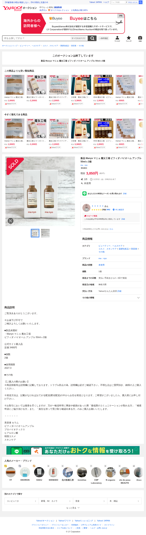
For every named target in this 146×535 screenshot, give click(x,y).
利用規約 (74, 525)
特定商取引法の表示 (46, 528)
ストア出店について (64, 528)
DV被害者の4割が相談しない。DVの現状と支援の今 (26, 2)
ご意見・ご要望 (81, 528)
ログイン (43, 10)
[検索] (140, 2)
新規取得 (58, 7)
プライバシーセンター (60, 525)
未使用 (102, 265)
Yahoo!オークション (45, 520)
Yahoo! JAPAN (95, 2)
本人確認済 (119, 210)
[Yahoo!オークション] (20, 7)
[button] (111, 297)
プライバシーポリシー (40, 525)
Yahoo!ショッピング (84, 520)
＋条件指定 (103, 38)
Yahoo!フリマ (64, 520)
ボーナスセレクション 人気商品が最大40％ (69, 10)
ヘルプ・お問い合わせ (98, 528)
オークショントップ (10, 46)
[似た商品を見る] (10, 221)
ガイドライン (109, 525)
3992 (108, 210)
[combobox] (36, 38)
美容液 (73, 46)
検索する (92, 38)
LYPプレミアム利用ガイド (91, 525)
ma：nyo (84, 165)
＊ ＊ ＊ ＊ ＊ (98, 206)
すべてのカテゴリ (78, 38)
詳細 (124, 194)
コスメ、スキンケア (50, 46)
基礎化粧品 (64, 46)
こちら (110, 229)
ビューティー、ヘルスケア (30, 46)
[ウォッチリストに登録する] (21, 91)
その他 (81, 46)
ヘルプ (106, 2)
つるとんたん (132, 2)
